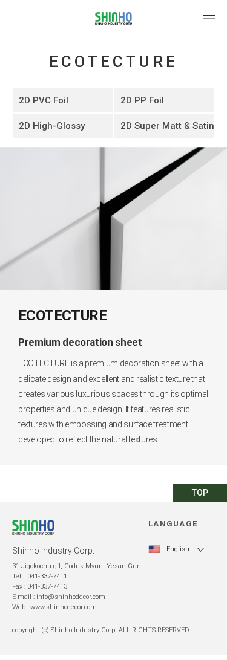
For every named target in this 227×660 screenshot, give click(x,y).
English (177, 549)
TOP (200, 492)
